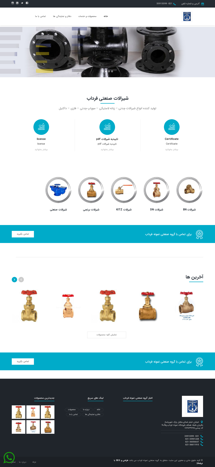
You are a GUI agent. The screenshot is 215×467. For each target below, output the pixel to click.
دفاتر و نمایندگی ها (62, 16)
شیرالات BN (189, 210)
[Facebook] (27, 3)
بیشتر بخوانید (171, 149)
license (41, 139)
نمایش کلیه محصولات (107, 335)
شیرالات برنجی (91, 210)
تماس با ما (40, 16)
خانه (106, 16)
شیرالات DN (156, 210)
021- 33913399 (164, 3)
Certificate (172, 139)
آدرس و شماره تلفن (190, 3)
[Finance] (187, 16)
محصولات (72, 409)
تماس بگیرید (23, 234)
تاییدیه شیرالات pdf (107, 139)
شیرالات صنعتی (58, 210)
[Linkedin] (17, 3)
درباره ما (86, 409)
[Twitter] (22, 3)
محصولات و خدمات (87, 16)
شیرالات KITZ (123, 210)
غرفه (34, 462)
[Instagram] (13, 3)
